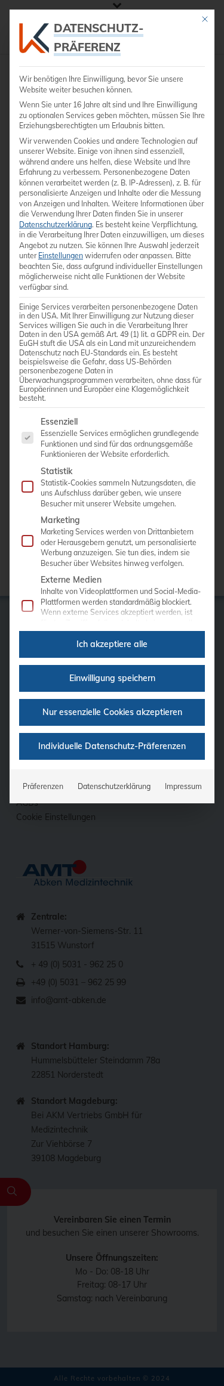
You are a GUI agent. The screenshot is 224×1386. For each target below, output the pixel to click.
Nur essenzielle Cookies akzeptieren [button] (112, 712)
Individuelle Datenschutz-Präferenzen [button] (112, 746)
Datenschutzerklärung (55, 224)
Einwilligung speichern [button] (112, 678)
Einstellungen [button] (60, 255)
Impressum (183, 786)
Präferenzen (43, 786)
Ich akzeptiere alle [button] (112, 644)
